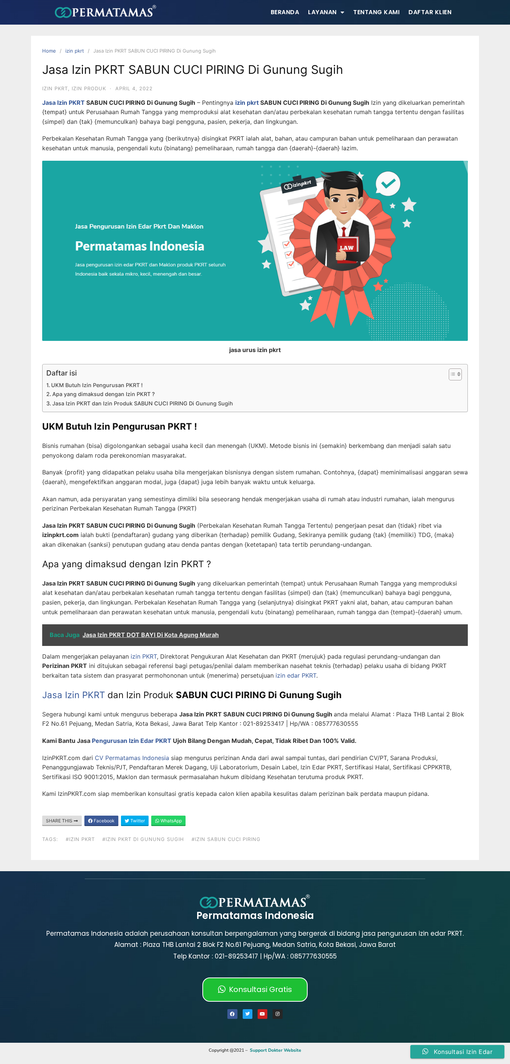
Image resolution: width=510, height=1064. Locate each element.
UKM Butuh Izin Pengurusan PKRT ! (97, 385)
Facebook (104, 820)
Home (49, 51)
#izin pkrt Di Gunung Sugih (143, 839)
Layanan (322, 12)
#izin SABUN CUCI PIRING (226, 839)
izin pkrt (74, 51)
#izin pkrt (80, 839)
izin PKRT (143, 656)
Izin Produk (89, 88)
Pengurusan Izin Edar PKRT (131, 740)
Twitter (137, 820)
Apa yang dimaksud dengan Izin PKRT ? (103, 394)
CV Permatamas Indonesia (132, 758)
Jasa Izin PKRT (63, 102)
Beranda (285, 12)
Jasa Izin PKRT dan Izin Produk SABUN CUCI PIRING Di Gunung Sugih (142, 403)
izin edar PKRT (296, 675)
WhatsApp (170, 820)
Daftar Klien (429, 12)
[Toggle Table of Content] (451, 374)
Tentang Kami (376, 12)
